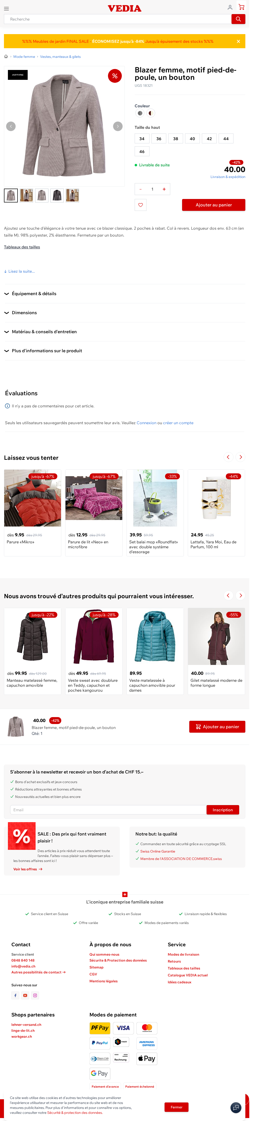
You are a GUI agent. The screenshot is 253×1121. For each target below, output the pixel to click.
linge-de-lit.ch (23, 1030)
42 (209, 138)
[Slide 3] (41, 195)
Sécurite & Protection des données (118, 960)
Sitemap (96, 967)
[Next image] (118, 126)
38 (175, 138)
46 (142, 151)
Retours (174, 961)
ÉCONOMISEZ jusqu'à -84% (117, 41)
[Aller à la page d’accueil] (6, 56)
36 (158, 138)
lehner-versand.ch (26, 1024)
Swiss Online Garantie (157, 851)
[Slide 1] (11, 195)
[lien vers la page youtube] (26, 995)
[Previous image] (11, 126)
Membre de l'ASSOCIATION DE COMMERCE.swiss (181, 859)
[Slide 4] (57, 195)
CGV (93, 974)
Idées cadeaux (179, 982)
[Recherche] (238, 19)
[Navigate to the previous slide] (228, 457)
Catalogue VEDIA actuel (188, 975)
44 (226, 138)
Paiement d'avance (105, 1086)
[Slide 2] (26, 195)
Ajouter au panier (214, 205)
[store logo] (124, 8)
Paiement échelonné (139, 1086)
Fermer (176, 1107)
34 (142, 138)
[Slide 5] (72, 195)
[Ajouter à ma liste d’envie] (141, 205)
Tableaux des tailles (22, 246)
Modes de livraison (183, 954)
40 (192, 138)
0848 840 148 (23, 960)
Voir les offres (25, 869)
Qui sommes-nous (104, 954)
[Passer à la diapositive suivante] (240, 457)
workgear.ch (21, 1036)
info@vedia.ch (23, 966)
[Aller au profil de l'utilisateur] (231, 7)
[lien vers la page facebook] (16, 995)
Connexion (146, 422)
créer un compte (178, 422)
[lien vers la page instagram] (35, 995)
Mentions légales (103, 981)
